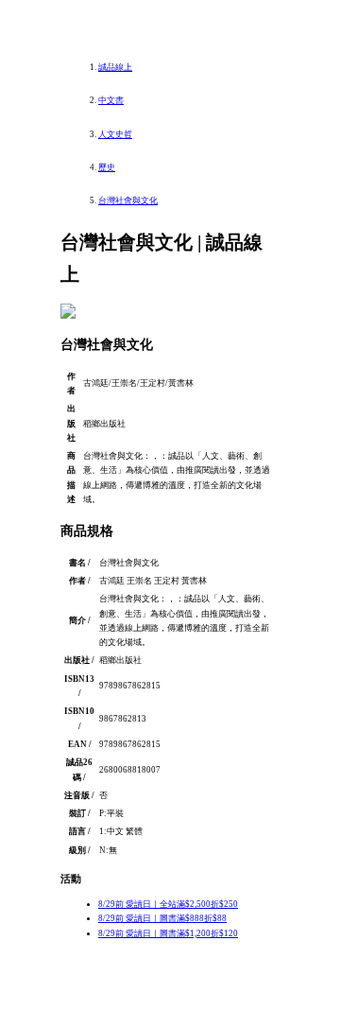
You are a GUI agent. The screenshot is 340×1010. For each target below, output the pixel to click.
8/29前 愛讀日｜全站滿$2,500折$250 (168, 904)
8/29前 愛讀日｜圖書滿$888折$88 (162, 918)
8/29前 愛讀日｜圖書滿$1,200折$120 (168, 933)
